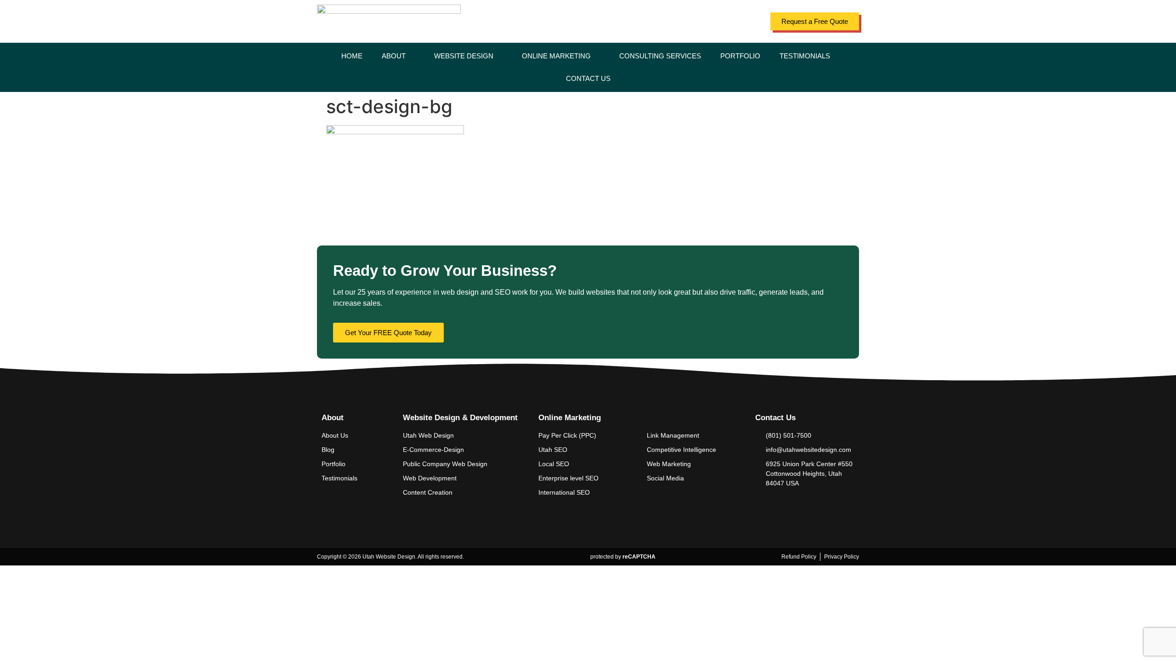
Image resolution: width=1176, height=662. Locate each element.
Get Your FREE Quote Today (388, 333)
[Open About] (411, 56)
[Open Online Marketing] (596, 56)
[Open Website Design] (499, 56)
